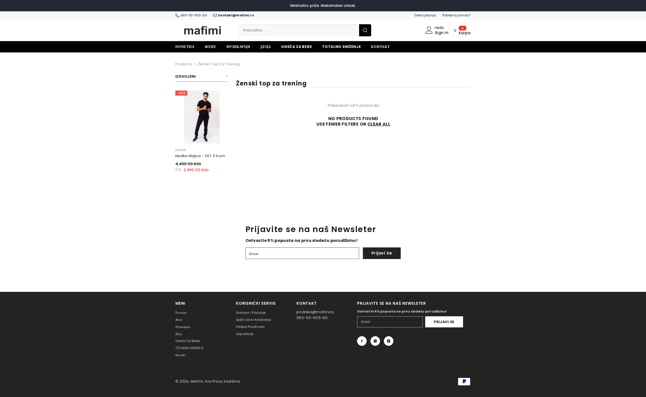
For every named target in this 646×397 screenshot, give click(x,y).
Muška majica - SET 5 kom (200, 155)
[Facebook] (362, 341)
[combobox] (298, 30)
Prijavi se (381, 253)
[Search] (304, 30)
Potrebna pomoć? (456, 15)
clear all (378, 124)
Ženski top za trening (219, 64)
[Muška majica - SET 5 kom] (201, 117)
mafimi (180, 150)
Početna (183, 64)
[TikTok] (388, 341)
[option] (202, 133)
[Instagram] (375, 341)
